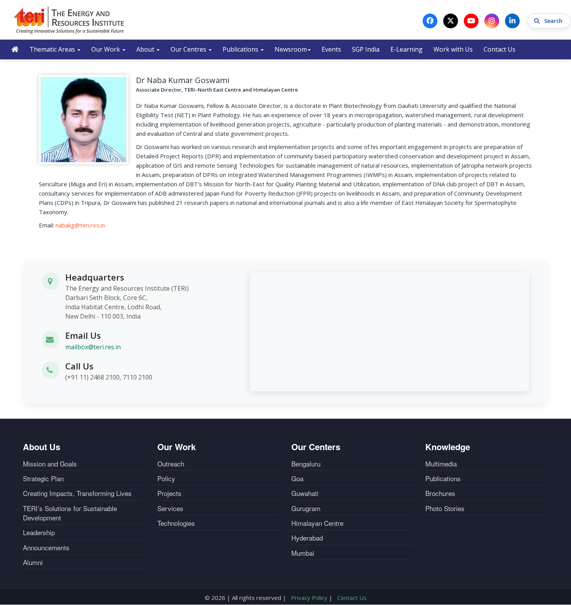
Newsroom (291, 49)
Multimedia (441, 463)
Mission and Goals (50, 463)
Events (331, 49)
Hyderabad (307, 538)
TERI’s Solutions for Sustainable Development (70, 513)
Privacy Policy (309, 598)
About (146, 49)
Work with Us (453, 49)
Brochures (440, 493)
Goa (297, 478)
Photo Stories (445, 508)
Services (170, 508)
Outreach (170, 463)
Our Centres (189, 49)
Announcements (46, 547)
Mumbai (302, 553)
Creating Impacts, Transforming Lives (77, 493)
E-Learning (406, 49)
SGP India (366, 49)
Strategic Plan (43, 478)
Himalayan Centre (317, 523)
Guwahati (305, 493)
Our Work (106, 49)
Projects (169, 493)
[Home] (69, 20)
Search (554, 20)
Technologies (176, 523)
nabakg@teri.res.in (80, 225)
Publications (241, 49)
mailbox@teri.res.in (93, 347)
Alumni (33, 562)
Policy (166, 478)
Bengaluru (305, 463)
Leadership (39, 532)
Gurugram (305, 508)
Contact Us (499, 49)
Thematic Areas (53, 49)
